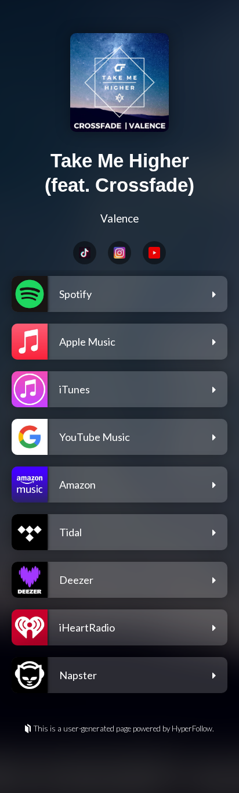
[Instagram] (119, 252)
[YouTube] (154, 252)
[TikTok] (84, 252)
